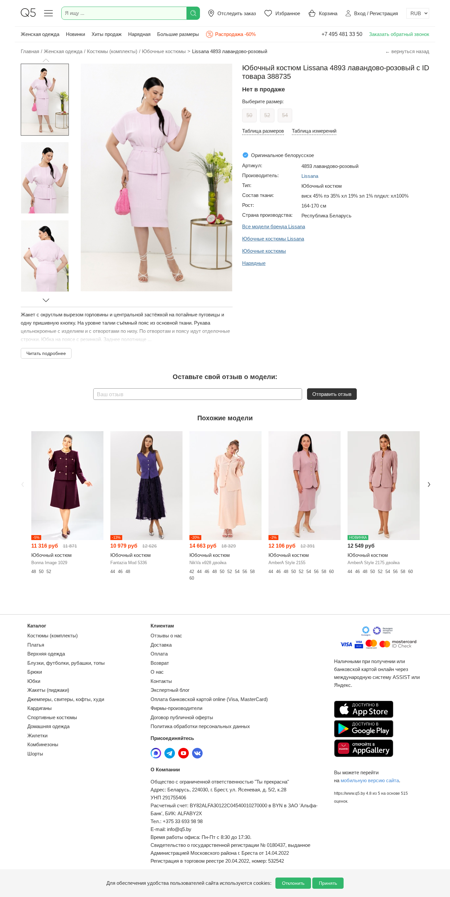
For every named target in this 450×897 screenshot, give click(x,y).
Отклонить (293, 883)
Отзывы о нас (166, 635)
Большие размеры (178, 34)
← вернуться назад (407, 51)
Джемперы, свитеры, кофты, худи (65, 699)
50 (249, 115)
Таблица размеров (263, 131)
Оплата (159, 654)
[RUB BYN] (417, 13)
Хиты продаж (107, 34)
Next (428, 483)
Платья (35, 645)
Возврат (160, 663)
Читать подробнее (46, 353)
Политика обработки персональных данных (200, 726)
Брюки (34, 672)
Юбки (33, 681)
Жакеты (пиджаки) (48, 690)
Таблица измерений (314, 131)
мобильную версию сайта (370, 780)
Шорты (35, 753)
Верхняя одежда (46, 654)
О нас (157, 672)
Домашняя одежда (48, 726)
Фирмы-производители (176, 708)
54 (285, 115)
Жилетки (37, 735)
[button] (46, 60)
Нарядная (139, 34)
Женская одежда (40, 34)
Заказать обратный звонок (399, 34)
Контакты (161, 681)
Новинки (75, 34)
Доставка (161, 645)
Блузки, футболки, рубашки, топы (66, 663)
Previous (21, 483)
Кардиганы (39, 708)
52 (267, 115)
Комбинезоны (42, 744)
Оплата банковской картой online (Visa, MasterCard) (209, 699)
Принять (328, 883)
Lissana (309, 176)
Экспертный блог (170, 690)
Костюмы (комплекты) (52, 635)
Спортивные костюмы (52, 717)
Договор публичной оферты (182, 717)
